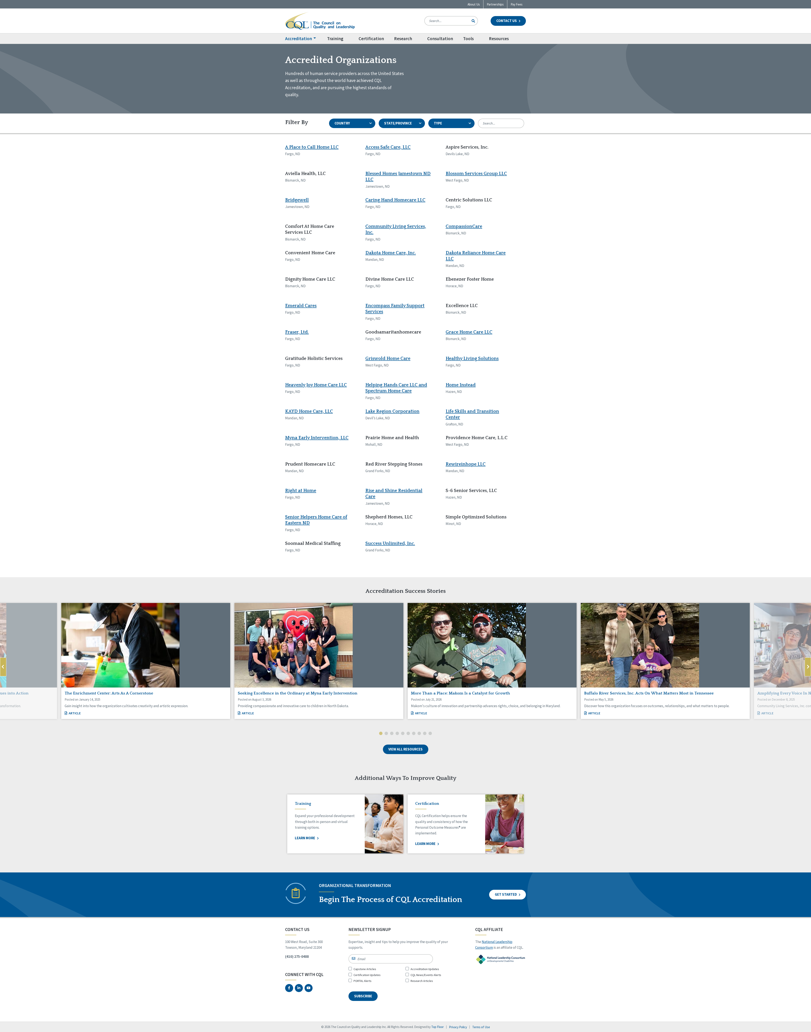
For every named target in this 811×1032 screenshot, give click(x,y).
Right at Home (300, 490)
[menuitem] (303, 38)
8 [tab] (419, 734)
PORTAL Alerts (362, 981)
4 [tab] (397, 734)
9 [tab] (424, 734)
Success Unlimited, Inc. (390, 543)
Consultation (440, 38)
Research (403, 38)
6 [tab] (408, 734)
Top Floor (437, 1027)
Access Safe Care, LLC (388, 147)
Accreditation (298, 38)
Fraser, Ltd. (297, 332)
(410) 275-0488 (297, 956)
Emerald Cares (301, 305)
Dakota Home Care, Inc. (390, 253)
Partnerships (495, 4)
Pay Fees (517, 4)
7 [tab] (413, 734)
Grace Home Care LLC (469, 332)
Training (335, 38)
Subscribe (363, 996)
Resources (499, 38)
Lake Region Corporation (392, 411)
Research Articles (422, 981)
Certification (371, 38)
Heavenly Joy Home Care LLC (316, 385)
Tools (468, 38)
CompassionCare (464, 226)
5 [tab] (402, 734)
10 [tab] (430, 734)
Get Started (506, 894)
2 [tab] (386, 734)
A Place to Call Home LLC (312, 147)
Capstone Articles (365, 969)
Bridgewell (297, 200)
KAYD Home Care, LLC (309, 411)
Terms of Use (481, 1027)
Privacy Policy (458, 1027)
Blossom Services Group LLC (476, 173)
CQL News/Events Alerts (426, 975)
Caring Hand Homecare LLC (395, 200)
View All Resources (405, 749)
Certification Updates (367, 975)
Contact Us (506, 20)
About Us (474, 4)
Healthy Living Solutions (472, 358)
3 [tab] (391, 734)
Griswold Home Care (387, 358)
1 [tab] (380, 734)
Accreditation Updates (425, 969)
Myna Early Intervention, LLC (316, 437)
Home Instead (461, 385)
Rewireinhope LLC (466, 464)
